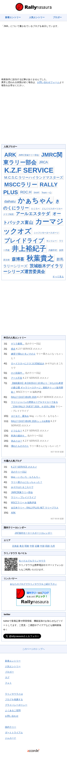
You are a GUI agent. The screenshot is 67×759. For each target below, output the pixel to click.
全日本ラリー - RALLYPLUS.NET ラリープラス (34, 507)
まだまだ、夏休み (20, 416)
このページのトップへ (33, 649)
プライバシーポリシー (16, 705)
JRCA (43, 162)
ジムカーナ (10, 738)
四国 (47, 546)
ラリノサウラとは (14, 694)
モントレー (51, 241)
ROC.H (25, 192)
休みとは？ (16, 441)
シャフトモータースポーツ (46, 233)
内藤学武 (53, 250)
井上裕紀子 (29, 248)
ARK (10, 155)
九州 (52, 546)
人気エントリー (37, 17)
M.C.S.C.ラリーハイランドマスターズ (33, 177)
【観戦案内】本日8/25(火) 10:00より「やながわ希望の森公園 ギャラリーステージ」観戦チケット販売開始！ (37, 387)
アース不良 (16, 378)
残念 (13, 349)
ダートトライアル (14, 732)
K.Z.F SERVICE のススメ (24, 467)
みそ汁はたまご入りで (22, 487)
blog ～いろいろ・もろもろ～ (25, 477)
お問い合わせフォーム (48, 82)
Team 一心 (46, 192)
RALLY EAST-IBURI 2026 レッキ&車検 (30, 421)
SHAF (36, 192)
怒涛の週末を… (19, 435)
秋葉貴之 (40, 258)
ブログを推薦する (14, 699)
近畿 (37, 546)
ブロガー (57, 17)
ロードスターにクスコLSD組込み (27, 363)
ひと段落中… (17, 373)
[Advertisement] (33, 54)
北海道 (15, 546)
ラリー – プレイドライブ (23, 497)
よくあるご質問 (13, 710)
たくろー (35, 208)
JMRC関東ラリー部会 (22, 492)
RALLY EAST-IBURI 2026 (24, 397)
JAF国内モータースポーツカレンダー (33, 533)
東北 (21, 546)
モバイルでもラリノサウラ (32, 560)
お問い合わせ (11, 716)
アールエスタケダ (33, 213)
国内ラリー (10, 727)
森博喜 (18, 259)
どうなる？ (16, 430)
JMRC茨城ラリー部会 (29, 155)
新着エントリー (13, 17)
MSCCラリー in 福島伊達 (23, 502)
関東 (27, 546)
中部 (32, 546)
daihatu (9, 201)
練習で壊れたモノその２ (23, 354)
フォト (8, 683)
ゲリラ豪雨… (17, 343)
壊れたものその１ (20, 446)
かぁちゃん (35, 200)
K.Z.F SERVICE (28, 170)
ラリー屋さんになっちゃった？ (26, 482)
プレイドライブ (24, 240)
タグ (7, 677)
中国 (42, 546)
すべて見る (58, 276)
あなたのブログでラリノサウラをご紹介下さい (33, 584)
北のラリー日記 (19, 472)
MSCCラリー (20, 184)
